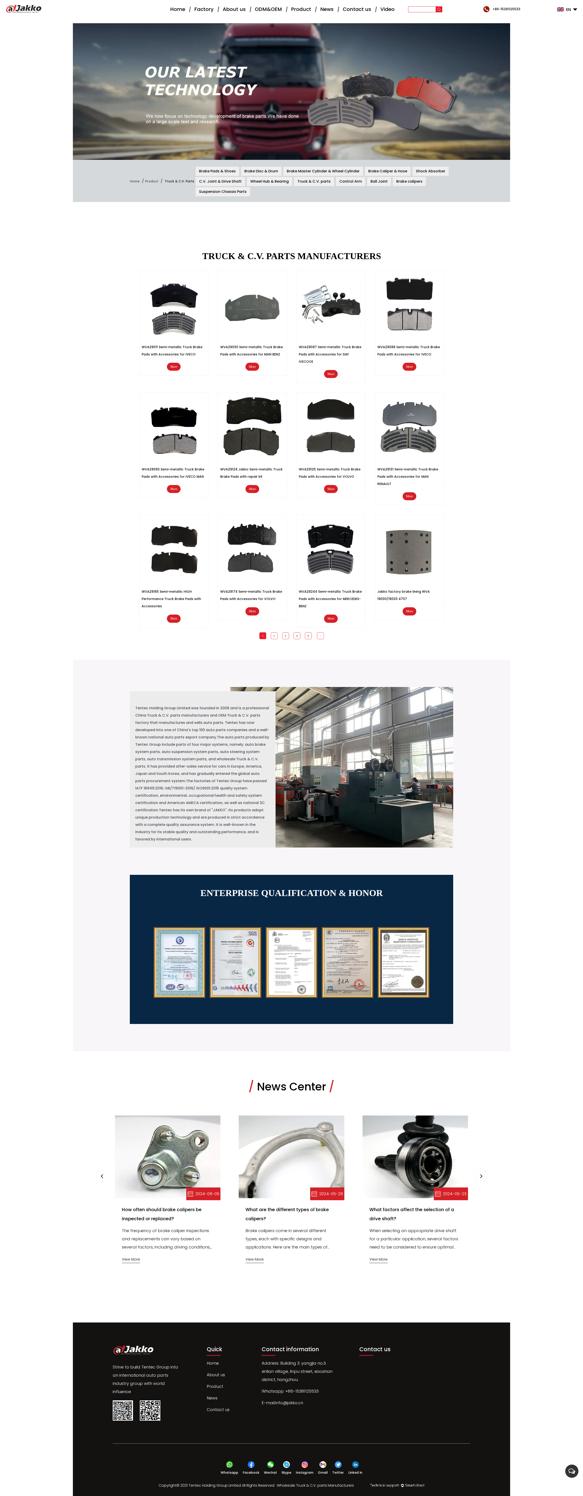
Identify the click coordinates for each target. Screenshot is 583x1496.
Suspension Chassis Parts (223, 191)
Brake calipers (409, 181)
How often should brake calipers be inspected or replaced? (162, 1214)
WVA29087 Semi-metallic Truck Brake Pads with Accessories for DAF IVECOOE (330, 354)
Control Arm (350, 181)
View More (131, 1259)
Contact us (357, 9)
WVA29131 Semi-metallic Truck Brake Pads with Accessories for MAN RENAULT (407, 476)
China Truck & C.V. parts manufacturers (172, 715)
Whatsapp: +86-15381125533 (290, 1391)
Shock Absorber (430, 171)
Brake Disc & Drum (261, 171)
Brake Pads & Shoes (217, 171)
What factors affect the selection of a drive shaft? (411, 1214)
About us (234, 9)
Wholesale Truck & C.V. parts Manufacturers (315, 1485)
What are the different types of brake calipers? (287, 1214)
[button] (481, 1176)
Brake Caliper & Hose (387, 171)
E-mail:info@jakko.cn (282, 1403)
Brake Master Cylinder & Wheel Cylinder (323, 171)
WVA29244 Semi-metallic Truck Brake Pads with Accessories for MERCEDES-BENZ (330, 598)
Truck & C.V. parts (314, 181)
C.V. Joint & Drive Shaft (220, 181)
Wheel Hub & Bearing (269, 181)
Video (387, 9)
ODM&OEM (268, 9)
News (327, 9)
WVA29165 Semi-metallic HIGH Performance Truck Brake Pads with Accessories (171, 598)
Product (301, 9)
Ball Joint (379, 181)
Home (177, 9)
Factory (204, 9)
